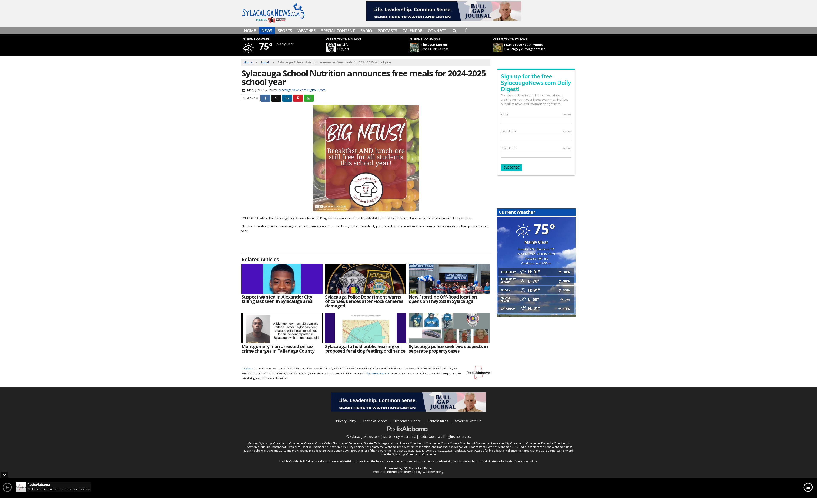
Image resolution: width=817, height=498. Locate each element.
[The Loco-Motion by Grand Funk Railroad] (414, 47)
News (266, 30)
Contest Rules (437, 421)
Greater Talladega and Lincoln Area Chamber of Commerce (402, 443)
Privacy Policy (346, 421)
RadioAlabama (429, 436)
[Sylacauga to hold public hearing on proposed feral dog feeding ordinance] (365, 328)
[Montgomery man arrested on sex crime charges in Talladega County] (282, 328)
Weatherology (433, 471)
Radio (366, 30)
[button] (454, 30)
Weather (306, 30)
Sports (285, 30)
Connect (437, 30)
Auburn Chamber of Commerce (280, 447)
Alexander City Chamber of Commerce (515, 443)
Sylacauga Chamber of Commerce (281, 443)
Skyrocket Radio (420, 468)
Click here (247, 368)
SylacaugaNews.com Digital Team (302, 90)
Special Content (338, 30)
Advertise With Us (468, 421)
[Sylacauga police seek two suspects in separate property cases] (449, 328)
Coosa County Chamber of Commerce (465, 443)
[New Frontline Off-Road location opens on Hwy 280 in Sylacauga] (449, 279)
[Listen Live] (369, 47)
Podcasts (387, 30)
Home (250, 30)
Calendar (412, 30)
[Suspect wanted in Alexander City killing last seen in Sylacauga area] (282, 279)
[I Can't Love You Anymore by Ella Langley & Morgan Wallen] (498, 47)
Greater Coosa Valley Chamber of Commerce (333, 443)
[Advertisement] (443, 11)
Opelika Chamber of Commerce (322, 447)
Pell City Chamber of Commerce (363, 447)
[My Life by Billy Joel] (331, 47)
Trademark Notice (407, 421)
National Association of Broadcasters (461, 447)
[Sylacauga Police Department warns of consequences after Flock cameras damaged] (365, 279)
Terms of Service (375, 421)
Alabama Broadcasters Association (407, 447)
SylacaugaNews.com (378, 373)
